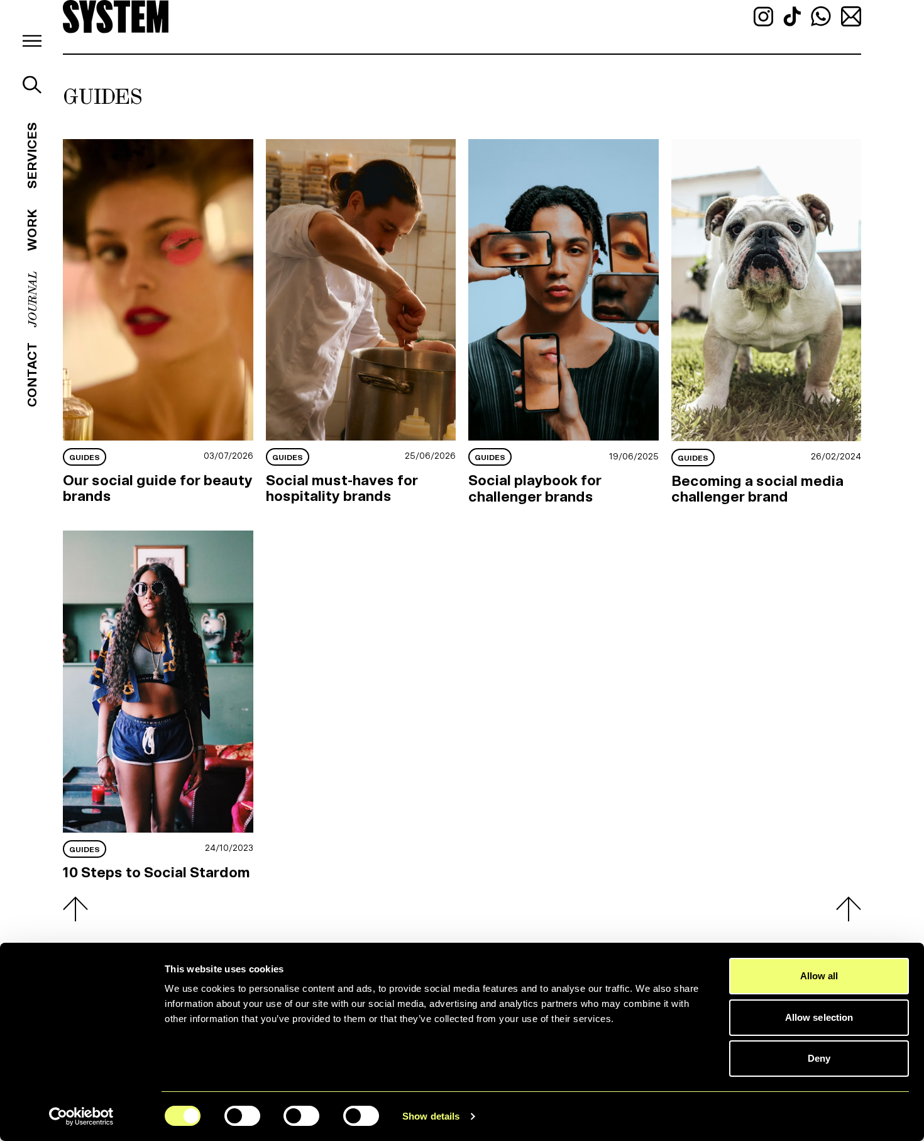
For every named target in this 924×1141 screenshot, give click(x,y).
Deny (819, 1058)
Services (32, 155)
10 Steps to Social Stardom (156, 873)
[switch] (242, 1116)
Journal (32, 299)
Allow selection (819, 1017)
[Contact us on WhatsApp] (822, 16)
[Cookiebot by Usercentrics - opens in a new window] (81, 1116)
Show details (430, 1116)
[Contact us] (851, 16)
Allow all (819, 975)
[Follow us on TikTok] (793, 16)
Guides (84, 457)
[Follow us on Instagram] (765, 16)
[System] (115, 16)
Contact (32, 374)
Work (32, 230)
